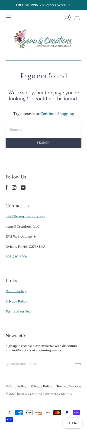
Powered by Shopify (57, 394)
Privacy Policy (16, 301)
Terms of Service (18, 311)
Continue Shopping (57, 113)
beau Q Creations (29, 394)
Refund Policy (16, 291)
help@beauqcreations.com (25, 216)
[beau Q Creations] (43, 40)
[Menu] (8, 17)
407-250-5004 (17, 257)
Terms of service (68, 386)
